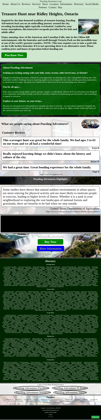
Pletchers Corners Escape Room (87, 328)
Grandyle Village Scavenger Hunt (19, 274)
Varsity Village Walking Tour (50, 338)
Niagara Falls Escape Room (73, 317)
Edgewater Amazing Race (70, 378)
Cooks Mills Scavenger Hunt (19, 284)
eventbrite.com (29, 401)
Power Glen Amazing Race (90, 375)
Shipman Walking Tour (92, 356)
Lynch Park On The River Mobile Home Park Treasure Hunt (30, 304)
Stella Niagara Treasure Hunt (10, 293)
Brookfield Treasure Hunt (80, 302)
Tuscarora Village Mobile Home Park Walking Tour (72, 341)
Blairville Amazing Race (76, 362)
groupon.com (20, 401)
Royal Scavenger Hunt (50, 275)
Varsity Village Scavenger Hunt (53, 267)
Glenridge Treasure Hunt (69, 299)
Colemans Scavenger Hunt (35, 283)
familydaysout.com (45, 399)
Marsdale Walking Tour (41, 348)
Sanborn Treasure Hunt (55, 302)
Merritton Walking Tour (80, 356)
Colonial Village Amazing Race (58, 369)
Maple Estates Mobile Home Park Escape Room (66, 323)
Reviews (26, 4)
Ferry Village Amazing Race (14, 378)
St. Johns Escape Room (91, 331)
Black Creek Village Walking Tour (47, 345)
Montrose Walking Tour (9, 356)
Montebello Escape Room (12, 326)
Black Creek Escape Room (82, 318)
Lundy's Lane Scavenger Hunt (57, 285)
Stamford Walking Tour (76, 352)
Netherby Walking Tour (43, 343)
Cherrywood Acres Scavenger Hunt (46, 278)
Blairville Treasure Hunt (54, 306)
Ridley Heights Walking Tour (62, 352)
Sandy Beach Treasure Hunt (78, 308)
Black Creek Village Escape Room (13, 332)
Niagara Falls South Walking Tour (20, 354)
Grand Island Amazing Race (52, 379)
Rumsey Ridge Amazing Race (90, 363)
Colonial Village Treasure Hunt (63, 305)
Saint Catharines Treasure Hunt (33, 305)
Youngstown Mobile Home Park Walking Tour (51, 356)
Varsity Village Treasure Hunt (48, 305)
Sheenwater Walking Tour (89, 354)
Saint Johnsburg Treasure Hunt (33, 299)
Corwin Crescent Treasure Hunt (56, 307)
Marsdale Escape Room (44, 318)
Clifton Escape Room (80, 325)
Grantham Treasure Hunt (21, 291)
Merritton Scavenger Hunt (38, 267)
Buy (60, 7)
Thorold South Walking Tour (17, 346)
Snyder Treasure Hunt (92, 302)
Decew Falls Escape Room (78, 331)
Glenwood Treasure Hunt (47, 301)
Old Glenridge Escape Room (20, 317)
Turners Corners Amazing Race (76, 368)
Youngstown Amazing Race (18, 367)
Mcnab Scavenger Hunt (17, 273)
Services (36, 4)
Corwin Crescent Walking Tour (44, 342)
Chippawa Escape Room (84, 323)
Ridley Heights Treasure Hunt (85, 295)
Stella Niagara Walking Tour (23, 340)
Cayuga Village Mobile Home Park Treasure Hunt (22, 294)
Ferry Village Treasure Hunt (17, 307)
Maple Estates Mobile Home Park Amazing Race (32, 363)
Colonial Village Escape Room (17, 325)
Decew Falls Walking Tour (41, 349)
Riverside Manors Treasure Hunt (72, 307)
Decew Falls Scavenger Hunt (24, 267)
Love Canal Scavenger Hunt (10, 267)
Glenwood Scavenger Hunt (72, 273)
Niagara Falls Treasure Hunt (64, 308)
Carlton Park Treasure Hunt (21, 301)
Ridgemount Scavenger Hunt (45, 273)
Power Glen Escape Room (76, 315)
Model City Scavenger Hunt (71, 285)
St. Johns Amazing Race (37, 368)
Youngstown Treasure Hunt (42, 302)
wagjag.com (85, 399)
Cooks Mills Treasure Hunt (22, 295)
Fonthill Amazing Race (93, 372)
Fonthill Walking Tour (71, 342)
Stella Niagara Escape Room (57, 327)
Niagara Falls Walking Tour (40, 341)
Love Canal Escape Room (44, 316)
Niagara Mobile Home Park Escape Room (45, 322)
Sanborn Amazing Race (42, 367)
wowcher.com (11, 401)
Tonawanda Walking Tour (53, 341)
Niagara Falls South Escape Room (87, 332)
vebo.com (36, 399)
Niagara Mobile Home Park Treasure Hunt (44, 310)
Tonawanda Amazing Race (41, 378)
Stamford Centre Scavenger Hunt (82, 283)
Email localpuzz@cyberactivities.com (50, 410)
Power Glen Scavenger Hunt (18, 280)
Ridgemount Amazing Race (36, 375)
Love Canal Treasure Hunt (17, 308)
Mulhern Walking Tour (37, 338)
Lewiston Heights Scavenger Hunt (50, 283)
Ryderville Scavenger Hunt (84, 267)
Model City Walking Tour (33, 356)
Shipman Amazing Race (76, 363)
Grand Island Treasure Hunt (48, 300)
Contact (52, 7)
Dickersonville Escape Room (10, 330)
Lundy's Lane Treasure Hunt (74, 300)
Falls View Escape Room (24, 331)
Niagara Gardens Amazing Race (42, 369)
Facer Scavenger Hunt (56, 280)
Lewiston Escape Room (45, 320)
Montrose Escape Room (69, 325)
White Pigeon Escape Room (11, 331)
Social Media (92, 4)
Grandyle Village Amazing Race (63, 373)
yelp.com (76, 401)
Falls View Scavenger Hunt (37, 270)
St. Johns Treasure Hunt (60, 301)
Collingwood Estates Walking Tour (18, 345)
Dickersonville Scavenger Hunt (11, 285)
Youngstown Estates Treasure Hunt (82, 306)
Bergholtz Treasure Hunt (60, 310)
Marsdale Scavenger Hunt (30, 278)
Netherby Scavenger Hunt (90, 278)
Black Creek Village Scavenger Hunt (37, 271)
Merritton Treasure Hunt (92, 308)
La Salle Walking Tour (48, 347)
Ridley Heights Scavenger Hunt (20, 283)
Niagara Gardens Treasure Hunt (65, 297)
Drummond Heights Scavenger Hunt (71, 280)
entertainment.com (9, 399)
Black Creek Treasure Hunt (41, 306)
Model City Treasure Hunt (28, 302)
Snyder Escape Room (27, 332)
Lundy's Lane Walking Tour (64, 340)
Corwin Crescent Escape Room (34, 323)
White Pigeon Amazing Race (85, 366)
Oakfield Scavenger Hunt (46, 268)
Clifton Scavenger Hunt (8, 276)
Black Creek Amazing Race (52, 364)
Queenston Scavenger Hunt (42, 285)
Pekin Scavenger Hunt (74, 274)
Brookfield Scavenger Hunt (19, 275)
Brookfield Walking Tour (79, 348)
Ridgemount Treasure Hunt (67, 306)
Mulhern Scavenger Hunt (89, 269)
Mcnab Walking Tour (63, 338)
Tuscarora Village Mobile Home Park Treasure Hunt (75, 294)
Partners (43, 7)
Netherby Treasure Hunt (67, 302)
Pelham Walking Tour (68, 356)
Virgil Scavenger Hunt (62, 275)
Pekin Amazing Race (49, 373)
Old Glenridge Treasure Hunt (66, 296)
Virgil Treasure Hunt (85, 307)
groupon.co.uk (56, 402)
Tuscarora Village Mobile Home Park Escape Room (57, 321)
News (45, 4)
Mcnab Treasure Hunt (38, 293)
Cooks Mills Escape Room (17, 327)
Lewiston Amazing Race (83, 378)
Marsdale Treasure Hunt (89, 304)
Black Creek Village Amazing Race (78, 372)
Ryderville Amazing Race (71, 366)
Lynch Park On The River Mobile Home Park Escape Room (78, 327)
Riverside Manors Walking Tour (81, 345)
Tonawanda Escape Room (37, 331)
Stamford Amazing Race (72, 369)
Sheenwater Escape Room (92, 322)
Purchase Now (14, 55)
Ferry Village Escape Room (54, 330)
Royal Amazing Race (24, 362)
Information (66, 4)
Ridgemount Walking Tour (37, 351)
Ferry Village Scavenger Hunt (38, 269)
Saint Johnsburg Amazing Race (13, 369)
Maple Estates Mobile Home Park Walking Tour (20, 352)
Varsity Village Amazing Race (55, 378)
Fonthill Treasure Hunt (53, 296)
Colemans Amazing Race (67, 380)
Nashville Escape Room (50, 331)
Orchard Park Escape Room (57, 332)
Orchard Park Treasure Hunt (17, 300)
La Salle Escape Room (39, 321)
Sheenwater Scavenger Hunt (34, 274)
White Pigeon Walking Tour (25, 341)
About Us (15, 4)
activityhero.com (27, 399)
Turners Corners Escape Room (47, 315)
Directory (79, 4)
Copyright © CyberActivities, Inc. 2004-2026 (50, 408)
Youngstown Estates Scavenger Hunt (35, 275)
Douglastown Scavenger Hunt (68, 276)
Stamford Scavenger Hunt (48, 274)
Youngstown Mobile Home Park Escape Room (28, 315)
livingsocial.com (93, 399)
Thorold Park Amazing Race (83, 370)
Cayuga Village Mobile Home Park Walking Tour (75, 349)
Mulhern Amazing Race (50, 363)
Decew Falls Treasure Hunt (49, 295)
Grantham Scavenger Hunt (21, 276)
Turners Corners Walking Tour (60, 353)
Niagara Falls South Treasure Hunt (38, 296)
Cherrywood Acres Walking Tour (64, 345)
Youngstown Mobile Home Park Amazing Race (58, 377)
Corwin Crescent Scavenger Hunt (85, 271)
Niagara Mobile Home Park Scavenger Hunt (39, 279)
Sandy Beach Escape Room (85, 326)
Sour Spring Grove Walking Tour (34, 347)
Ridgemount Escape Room (57, 333)
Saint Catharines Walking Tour (74, 351)
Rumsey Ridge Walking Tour (13, 349)
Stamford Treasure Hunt (33, 291)
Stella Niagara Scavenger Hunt (80, 270)
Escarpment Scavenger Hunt (53, 269)
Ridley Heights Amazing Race (86, 369)
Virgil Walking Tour (61, 351)
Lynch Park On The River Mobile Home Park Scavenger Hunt (58, 270)
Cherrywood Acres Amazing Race (40, 366)
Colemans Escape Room (31, 325)
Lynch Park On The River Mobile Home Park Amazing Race (44, 370)
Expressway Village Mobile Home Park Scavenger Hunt (54, 284)
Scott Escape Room (18, 328)
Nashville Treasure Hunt (30, 307)
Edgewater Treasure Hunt (34, 301)
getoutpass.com (68, 399)
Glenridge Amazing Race (61, 368)
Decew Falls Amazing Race (37, 374)
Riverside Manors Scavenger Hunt (27, 285)
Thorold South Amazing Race (37, 364)
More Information (50, 248)
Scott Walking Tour (87, 351)
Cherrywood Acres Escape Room (71, 316)
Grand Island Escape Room (48, 323)
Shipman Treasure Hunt (82, 299)
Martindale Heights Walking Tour (33, 346)
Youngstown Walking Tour (48, 346)
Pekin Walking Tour (87, 343)
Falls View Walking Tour (50, 357)
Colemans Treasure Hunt (35, 295)
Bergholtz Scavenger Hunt (61, 274)
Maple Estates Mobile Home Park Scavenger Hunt (79, 268)
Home (5, 4)
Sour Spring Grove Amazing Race (67, 370)
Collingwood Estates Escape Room (28, 316)
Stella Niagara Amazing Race (24, 373)
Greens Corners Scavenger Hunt (63, 278)
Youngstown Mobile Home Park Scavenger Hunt (71, 269)
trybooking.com (46, 402)
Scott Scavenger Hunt (31, 280)
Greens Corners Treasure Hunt (18, 299)
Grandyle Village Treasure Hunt (81, 296)
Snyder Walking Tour (15, 348)
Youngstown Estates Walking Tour (58, 343)
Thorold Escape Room (24, 330)
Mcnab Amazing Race (49, 368)
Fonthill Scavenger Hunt (74, 284)
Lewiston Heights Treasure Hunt (49, 308)
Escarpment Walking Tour (73, 347)
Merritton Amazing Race (9, 374)
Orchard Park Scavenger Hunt (31, 273)
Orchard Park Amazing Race (63, 363)
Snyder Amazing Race (36, 362)
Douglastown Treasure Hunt (25, 293)
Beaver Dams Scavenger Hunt (10, 281)
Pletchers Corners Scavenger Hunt (19, 271)
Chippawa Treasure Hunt (9, 304)
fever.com (69, 401)
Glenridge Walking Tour (33, 345)
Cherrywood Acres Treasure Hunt (32, 300)
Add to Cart (95, 417)
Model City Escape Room (79, 322)
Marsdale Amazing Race (77, 373)
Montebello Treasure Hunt (81, 293)
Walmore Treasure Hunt (50, 304)
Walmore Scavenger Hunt (24, 281)
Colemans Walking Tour (66, 348)
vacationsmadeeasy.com (57, 399)
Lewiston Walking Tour (50, 351)
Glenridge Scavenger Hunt (85, 285)
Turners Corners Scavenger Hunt (69, 267)
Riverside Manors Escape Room (31, 328)
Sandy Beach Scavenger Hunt (84, 281)
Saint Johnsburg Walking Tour (84, 342)
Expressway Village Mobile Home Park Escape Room (22, 322)
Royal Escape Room (74, 328)
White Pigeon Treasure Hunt (41, 294)
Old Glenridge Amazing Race (66, 364)
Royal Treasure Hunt (9, 291)
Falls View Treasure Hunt (50, 297)
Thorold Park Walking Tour (76, 338)
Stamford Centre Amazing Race (91, 362)
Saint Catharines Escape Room (59, 320)
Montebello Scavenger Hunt (87, 274)
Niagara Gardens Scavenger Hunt (88, 284)
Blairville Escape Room (43, 327)
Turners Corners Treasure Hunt (75, 304)
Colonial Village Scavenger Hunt (54, 281)
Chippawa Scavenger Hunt (86, 273)
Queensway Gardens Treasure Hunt (32, 308)
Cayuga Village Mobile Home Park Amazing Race (33, 379)
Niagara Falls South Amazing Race (80, 379)
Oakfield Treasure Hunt (19, 305)
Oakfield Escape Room (20, 323)
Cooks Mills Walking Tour (37, 340)
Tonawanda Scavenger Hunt (69, 281)
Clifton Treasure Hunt (57, 299)
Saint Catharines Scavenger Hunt (56, 286)
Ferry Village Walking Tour (13, 351)
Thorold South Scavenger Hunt (32, 268)
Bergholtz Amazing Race (27, 369)
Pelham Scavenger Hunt (9, 279)
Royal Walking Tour (25, 338)
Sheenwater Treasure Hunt (73, 291)
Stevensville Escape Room (59, 317)
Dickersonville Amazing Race (75, 375)
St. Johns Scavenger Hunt (17, 268)
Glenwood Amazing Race (81, 367)
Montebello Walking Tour (27, 349)
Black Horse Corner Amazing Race (12, 363)
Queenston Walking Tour (38, 352)
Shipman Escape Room (20, 318)
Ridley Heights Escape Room (46, 328)
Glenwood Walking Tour (50, 340)
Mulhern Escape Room (32, 318)
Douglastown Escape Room (74, 320)
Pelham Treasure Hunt (62, 304)
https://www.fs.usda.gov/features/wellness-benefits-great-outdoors (73, 211)
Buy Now (50, 241)
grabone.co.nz (91, 401)
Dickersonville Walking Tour (90, 338)
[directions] (50, 235)
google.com (83, 401)
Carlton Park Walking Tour (54, 348)
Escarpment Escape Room (90, 315)
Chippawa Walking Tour (85, 347)
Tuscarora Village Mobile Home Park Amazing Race (16, 375)
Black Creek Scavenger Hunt (60, 268)
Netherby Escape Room (56, 318)
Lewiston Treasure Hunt (13, 297)
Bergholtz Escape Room (69, 318)
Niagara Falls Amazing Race (22, 364)
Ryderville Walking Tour (31, 343)
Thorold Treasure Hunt (87, 300)
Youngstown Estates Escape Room (30, 320)
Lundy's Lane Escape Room (55, 326)
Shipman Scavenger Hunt (22, 279)
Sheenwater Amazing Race (51, 374)
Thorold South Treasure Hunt (47, 291)
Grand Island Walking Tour (28, 348)
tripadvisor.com (53, 401)
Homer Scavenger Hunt (59, 273)
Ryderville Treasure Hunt (77, 305)
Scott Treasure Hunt (46, 299)
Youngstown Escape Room (30, 327)
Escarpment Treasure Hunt (67, 293)
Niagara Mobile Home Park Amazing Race (20, 370)
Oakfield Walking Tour (60, 347)
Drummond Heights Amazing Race (50, 362)
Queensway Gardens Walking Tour (12, 342)
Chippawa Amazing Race (49, 375)
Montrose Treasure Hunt (60, 291)
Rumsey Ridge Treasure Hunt (79, 297)
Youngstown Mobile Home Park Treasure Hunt (67, 295)
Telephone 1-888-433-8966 (50, 412)
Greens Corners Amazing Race (55, 367)
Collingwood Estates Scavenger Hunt (89, 280)
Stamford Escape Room (56, 325)
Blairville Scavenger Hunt (90, 275)
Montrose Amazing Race (62, 375)
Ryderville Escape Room (44, 325)
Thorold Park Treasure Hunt (27, 306)
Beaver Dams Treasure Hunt (55, 294)
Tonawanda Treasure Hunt (90, 305)
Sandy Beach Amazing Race (31, 372)
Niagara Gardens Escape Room (70, 326)
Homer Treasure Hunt (42, 307)
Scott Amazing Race (78, 364)
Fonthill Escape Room (85, 316)
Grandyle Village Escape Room (71, 332)
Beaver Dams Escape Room (78, 330)
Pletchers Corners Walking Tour (29, 342)
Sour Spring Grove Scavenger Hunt (59, 279)
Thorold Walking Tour (62, 354)
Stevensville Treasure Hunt (37, 297)
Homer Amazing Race (69, 367)
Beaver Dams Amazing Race (22, 374)
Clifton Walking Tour (25, 351)
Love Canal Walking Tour (19, 347)
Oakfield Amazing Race (9, 364)
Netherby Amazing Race (65, 379)
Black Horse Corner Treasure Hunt (88, 291)
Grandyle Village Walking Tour (55, 349)
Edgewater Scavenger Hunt (10, 270)
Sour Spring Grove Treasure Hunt (11, 306)
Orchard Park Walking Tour (91, 341)
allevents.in (37, 401)
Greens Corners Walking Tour (74, 343)
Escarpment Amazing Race (28, 378)
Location (54, 4)
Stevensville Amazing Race (78, 374)
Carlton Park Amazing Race (9, 366)
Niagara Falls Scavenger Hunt (53, 271)
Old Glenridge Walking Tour (89, 352)
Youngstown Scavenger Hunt (53, 276)
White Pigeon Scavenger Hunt (66, 283)
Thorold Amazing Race (38, 373)
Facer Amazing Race (30, 367)
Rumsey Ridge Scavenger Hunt (69, 271)
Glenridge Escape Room (43, 333)
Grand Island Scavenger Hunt (23, 269)
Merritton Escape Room (57, 316)
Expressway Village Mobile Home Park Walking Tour (26, 353)
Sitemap (50, 414)
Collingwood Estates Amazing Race (78, 377)
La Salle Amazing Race (54, 380)
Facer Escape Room (85, 321)
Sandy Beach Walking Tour (78, 340)
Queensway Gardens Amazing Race (39, 380)
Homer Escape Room (16, 321)
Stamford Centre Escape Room (62, 315)
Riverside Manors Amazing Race (24, 366)
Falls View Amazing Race (91, 374)
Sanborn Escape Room (34, 317)
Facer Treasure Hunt (24, 297)
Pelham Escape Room (27, 321)
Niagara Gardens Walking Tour (63, 346)
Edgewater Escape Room (46, 317)
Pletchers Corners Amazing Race (10, 362)
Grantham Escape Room (10, 315)
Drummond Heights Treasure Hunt (52, 293)
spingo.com (77, 399)
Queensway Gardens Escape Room (38, 330)
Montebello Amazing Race (64, 374)
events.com (44, 401)
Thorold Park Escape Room (87, 317)
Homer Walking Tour (73, 353)
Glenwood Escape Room (42, 326)
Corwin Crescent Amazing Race (57, 366)
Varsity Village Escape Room (61, 328)
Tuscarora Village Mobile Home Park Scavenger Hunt (80, 279)
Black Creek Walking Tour (86, 353)
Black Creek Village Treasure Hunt (21, 296)
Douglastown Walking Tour (18, 343)
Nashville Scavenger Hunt (43, 280)
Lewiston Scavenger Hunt (77, 278)
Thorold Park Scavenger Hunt (38, 281)
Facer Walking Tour (50, 352)
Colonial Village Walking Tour (75, 354)
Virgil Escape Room (66, 330)
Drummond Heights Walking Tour (12, 338)
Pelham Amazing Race (25, 368)
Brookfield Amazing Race (10, 373)
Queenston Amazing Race (9, 377)
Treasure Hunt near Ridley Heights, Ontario (39, 14)
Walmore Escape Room (92, 330)
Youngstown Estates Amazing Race (61, 372)
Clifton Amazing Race (64, 362)
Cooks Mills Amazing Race (91, 364)
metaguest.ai (18, 399)
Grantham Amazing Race (90, 373)
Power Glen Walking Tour (59, 342)
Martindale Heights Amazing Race (24, 377)
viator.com (61, 401)
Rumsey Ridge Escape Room (14, 320)
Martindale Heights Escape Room (41, 332)
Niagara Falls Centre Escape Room (63, 322)
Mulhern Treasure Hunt (61, 300)
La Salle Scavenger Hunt (23, 270)
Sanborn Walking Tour (21, 356)
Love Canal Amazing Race (45, 372)
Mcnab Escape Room (8, 323)
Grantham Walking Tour (10, 340)
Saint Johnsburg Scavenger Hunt (76, 275)
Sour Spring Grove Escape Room (27, 326)
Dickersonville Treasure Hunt (84, 301)
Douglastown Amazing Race (40, 377)
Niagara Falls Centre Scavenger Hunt (37, 276)
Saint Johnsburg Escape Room (64, 331)
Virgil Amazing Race (15, 379)
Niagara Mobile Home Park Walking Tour (81, 346)
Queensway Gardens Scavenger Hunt (85, 276)
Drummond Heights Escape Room (11, 316)
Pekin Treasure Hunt (71, 301)
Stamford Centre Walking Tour (48, 354)
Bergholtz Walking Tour (34, 354)
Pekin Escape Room (74, 321)
